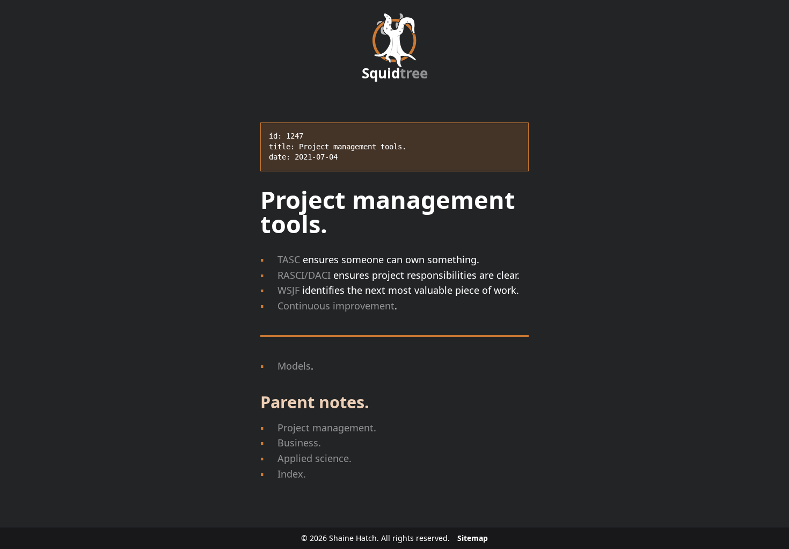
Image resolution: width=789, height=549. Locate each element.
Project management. (326, 427)
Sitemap (472, 538)
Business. (299, 442)
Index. (291, 473)
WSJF (288, 290)
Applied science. (314, 458)
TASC (288, 259)
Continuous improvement (335, 305)
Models (294, 365)
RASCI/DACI (304, 275)
